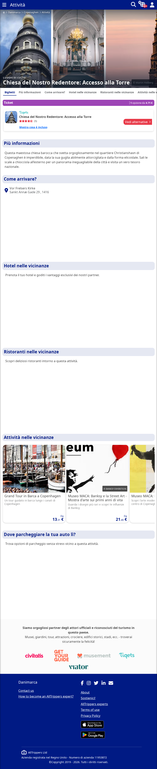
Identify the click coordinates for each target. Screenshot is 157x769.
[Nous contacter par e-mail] (112, 683)
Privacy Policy (90, 716)
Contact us (26, 691)
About (85, 692)
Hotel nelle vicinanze (82, 92)
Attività (46, 12)
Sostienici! (88, 698)
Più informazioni (30, 92)
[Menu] (4, 5)
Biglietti (10, 92)
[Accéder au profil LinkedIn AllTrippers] (105, 683)
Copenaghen (31, 12)
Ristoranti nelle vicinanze (117, 92)
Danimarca (14, 12)
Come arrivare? (55, 92)
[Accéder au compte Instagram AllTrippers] (90, 683)
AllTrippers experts (94, 704)
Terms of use (90, 710)
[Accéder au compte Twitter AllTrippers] (97, 683)
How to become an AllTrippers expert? (46, 696)
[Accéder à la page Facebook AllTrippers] (84, 683)
